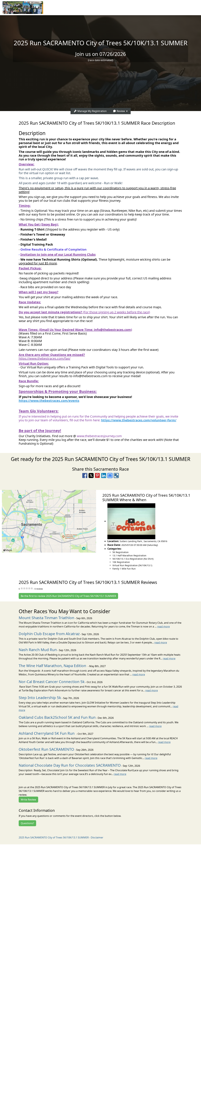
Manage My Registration (92, 111)
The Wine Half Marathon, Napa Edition (53, 665)
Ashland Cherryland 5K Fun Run (47, 733)
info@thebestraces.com (112, 330)
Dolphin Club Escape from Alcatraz (49, 633)
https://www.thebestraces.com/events (49, 400)
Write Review (28, 799)
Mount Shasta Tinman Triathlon (46, 617)
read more (163, 626)
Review (120, 111)
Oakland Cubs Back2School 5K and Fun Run (57, 717)
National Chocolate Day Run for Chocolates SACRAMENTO (70, 765)
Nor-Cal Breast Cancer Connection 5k (52, 681)
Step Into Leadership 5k (40, 697)
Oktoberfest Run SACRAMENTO (46, 749)
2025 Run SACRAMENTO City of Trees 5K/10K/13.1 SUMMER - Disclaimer (61, 837)
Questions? (27, 823)
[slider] (26, 588)
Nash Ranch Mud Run (38, 649)
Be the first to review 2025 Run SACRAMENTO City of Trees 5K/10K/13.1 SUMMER (68, 596)
